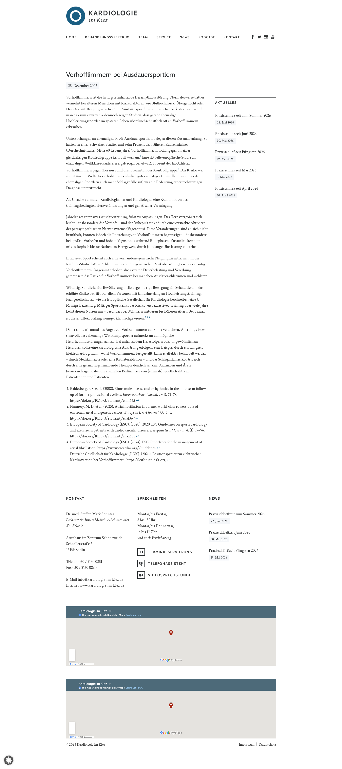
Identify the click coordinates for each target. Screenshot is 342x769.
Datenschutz (267, 744)
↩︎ (137, 400)
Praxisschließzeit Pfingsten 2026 (240, 152)
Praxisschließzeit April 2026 (236, 188)
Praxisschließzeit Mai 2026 (235, 170)
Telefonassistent (167, 563)
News (185, 37)
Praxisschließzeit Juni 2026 (235, 133)
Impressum (247, 744)
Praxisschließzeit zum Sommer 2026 (243, 115)
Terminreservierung (170, 552)
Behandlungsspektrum (107, 37)
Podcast (207, 37)
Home (71, 37)
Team (143, 37)
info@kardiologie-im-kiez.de (100, 579)
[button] (8, 760)
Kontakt (232, 37)
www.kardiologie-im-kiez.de (101, 585)
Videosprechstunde (169, 575)
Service (164, 37)
